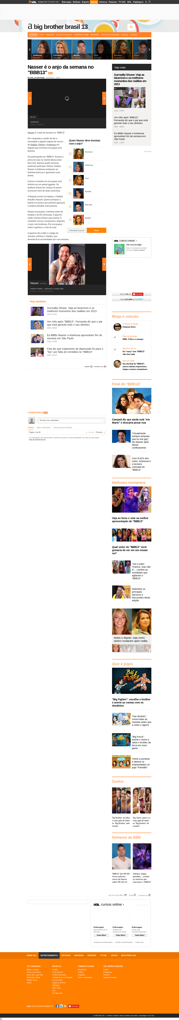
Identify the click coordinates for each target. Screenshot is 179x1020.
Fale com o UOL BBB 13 (116, 895)
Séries (29, 983)
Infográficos (82, 970)
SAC (57, 2)
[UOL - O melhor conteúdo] (31, 3)
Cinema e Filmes (86, 966)
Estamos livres (129, 327)
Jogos (114, 955)
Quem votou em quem (110, 35)
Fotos (41, 35)
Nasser (31, 133)
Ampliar (98, 82)
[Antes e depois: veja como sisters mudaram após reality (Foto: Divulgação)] (116, 651)
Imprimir (87, 366)
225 (51, 73)
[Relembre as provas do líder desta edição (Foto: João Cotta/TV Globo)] (147, 651)
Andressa (51, 145)
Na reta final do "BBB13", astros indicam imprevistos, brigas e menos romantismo (135, 366)
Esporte (85, 2)
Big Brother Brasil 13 (61, 26)
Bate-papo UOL (128, 955)
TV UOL (122, 2)
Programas (107, 972)
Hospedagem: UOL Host (146, 1015)
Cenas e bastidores (85, 977)
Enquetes (50, 35)
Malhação (56, 985)
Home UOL (32, 955)
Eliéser (41, 145)
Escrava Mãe (57, 980)
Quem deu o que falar (35, 975)
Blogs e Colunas (63, 35)
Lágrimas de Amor (59, 983)
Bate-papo (66, 2)
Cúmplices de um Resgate (62, 977)
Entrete (94, 2)
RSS (65, 1006)
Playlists (106, 975)
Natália (34, 145)
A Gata (55, 970)
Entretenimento (49, 955)
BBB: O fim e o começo (133, 339)
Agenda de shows (110, 977)
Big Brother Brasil (33, 977)
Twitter (61, 1006)
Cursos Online (127, 241)
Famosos (113, 2)
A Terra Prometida (59, 975)
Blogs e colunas (33, 970)
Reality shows (32, 980)
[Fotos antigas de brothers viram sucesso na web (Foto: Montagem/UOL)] (131, 651)
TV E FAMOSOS (33, 966)
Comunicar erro (99, 366)
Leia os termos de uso (37, 439)
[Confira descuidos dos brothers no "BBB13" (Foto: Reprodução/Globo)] (139, 651)
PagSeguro (138, 2)
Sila (53, 990)
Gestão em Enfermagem (124, 942)
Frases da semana (34, 972)
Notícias (76, 2)
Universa (103, 2)
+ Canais (133, 35)
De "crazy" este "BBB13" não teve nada (134, 352)
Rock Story (56, 988)
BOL (129, 2)
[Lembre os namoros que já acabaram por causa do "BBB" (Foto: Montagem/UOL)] (124, 651)
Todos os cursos (142, 905)
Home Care (139, 942)
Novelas (56, 966)
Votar (96, 230)
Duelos (124, 35)
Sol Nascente (57, 993)
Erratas (131, 895)
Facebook (57, 1006)
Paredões (94, 35)
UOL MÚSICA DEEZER (113, 966)
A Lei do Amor (57, 972)
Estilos (106, 970)
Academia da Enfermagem (103, 942)
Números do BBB (81, 35)
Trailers (80, 972)
